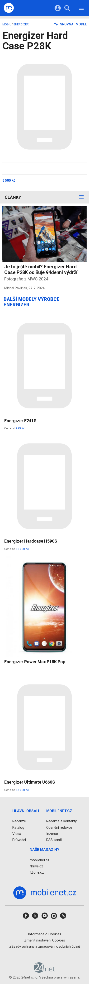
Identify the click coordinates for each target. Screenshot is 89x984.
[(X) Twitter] (35, 917)
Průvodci (19, 840)
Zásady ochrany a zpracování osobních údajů (44, 946)
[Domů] (9, 8)
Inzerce (52, 834)
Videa (16, 834)
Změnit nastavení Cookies (44, 940)
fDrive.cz (36, 866)
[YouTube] (45, 917)
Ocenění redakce (59, 827)
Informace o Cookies (44, 934)
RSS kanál (54, 840)
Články (13, 197)
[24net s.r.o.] (44, 971)
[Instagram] (54, 917)
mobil (6, 24)
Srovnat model (73, 24)
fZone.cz (37, 872)
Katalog (18, 827)
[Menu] (81, 9)
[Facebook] (26, 917)
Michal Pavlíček (15, 288)
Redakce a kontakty (61, 821)
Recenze (19, 821)
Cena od (14, 428)
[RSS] (63, 917)
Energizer (21, 24)
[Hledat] (67, 9)
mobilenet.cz (40, 860)
